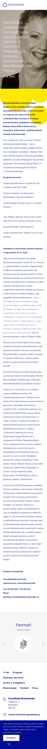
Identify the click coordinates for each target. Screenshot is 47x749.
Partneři (24, 688)
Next (43, 643)
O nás (6, 672)
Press (35, 688)
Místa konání (10, 688)
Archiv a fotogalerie (14, 683)
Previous (4, 643)
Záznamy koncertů (13, 678)
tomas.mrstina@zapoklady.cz (24, 715)
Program (17, 672)
